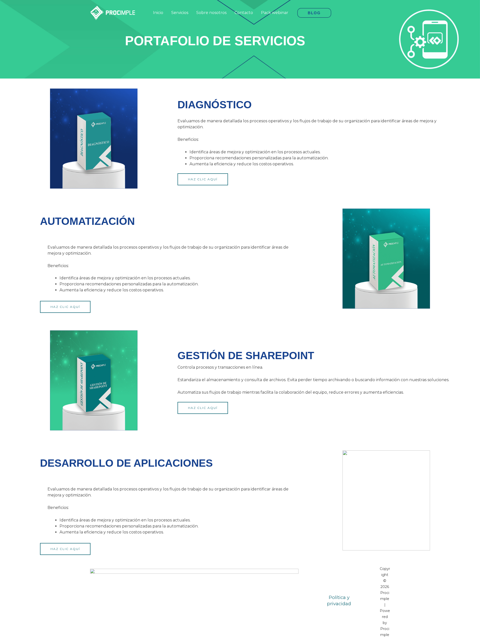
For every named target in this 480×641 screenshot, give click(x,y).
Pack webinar (274, 12)
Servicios (179, 12)
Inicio (158, 12)
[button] (314, 13)
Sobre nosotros (211, 12)
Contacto (243, 12)
